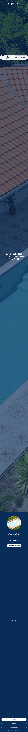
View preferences (14, 727)
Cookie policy (10, 730)
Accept (14, 719)
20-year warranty (15, 2)
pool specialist (14, 4)
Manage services (14, 715)
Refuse (14, 723)
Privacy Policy (17, 730)
